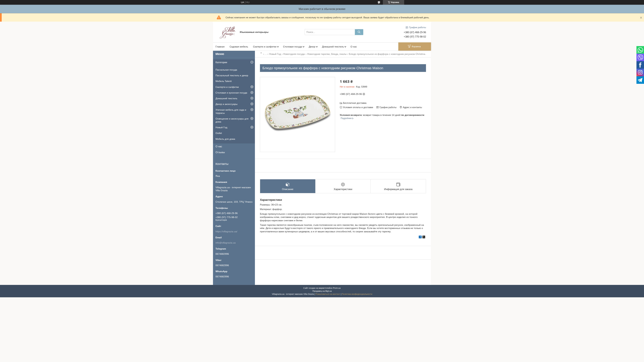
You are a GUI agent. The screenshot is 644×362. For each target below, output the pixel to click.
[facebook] (420, 237)
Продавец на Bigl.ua (322, 291)
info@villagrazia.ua (226, 242)
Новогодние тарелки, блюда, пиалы (326, 54)
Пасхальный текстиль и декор (232, 75)
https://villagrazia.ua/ (226, 231)
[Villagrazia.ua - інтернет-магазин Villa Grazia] (228, 32)
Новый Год (275, 54)
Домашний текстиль (333, 46)
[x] (423, 237)
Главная (220, 46)
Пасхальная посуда (226, 69)
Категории (221, 62)
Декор (312, 46)
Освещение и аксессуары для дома (232, 120)
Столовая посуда (292, 46)
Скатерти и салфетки (264, 46)
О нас (354, 46)
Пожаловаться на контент (327, 294)
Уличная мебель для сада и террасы (231, 111)
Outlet (219, 133)
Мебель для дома (225, 139)
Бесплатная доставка (354, 103)
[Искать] (359, 32)
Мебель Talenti (224, 81)
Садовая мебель (239, 46)
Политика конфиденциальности (357, 294)
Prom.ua (337, 288)
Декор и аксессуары (226, 104)
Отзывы (220, 152)
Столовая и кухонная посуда (231, 92)
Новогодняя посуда (294, 54)
